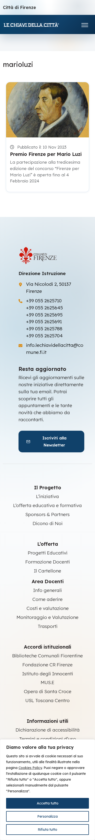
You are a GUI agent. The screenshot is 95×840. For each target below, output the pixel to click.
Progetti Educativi (47, 553)
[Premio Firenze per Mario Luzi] (47, 109)
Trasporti (47, 626)
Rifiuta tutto (47, 829)
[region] (47, 789)
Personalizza (47, 816)
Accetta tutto (47, 803)
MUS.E (47, 682)
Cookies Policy (30, 768)
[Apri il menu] (84, 24)
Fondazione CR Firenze (47, 665)
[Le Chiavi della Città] (38, 24)
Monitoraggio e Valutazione (47, 617)
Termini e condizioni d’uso (47, 739)
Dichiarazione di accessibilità (48, 730)
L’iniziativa (47, 496)
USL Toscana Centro (47, 700)
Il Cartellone (47, 571)
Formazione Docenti (47, 562)
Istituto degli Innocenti (47, 674)
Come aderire (47, 599)
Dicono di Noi (48, 523)
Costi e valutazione (48, 608)
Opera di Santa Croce (47, 691)
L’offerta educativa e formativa (47, 505)
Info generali (47, 590)
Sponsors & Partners (47, 514)
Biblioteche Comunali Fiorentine (47, 656)
